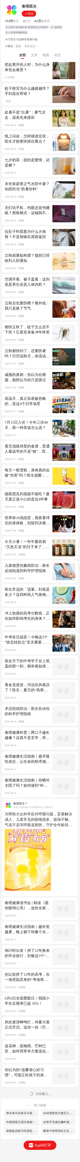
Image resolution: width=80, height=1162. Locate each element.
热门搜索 (40, 1105)
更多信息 (29, 46)
